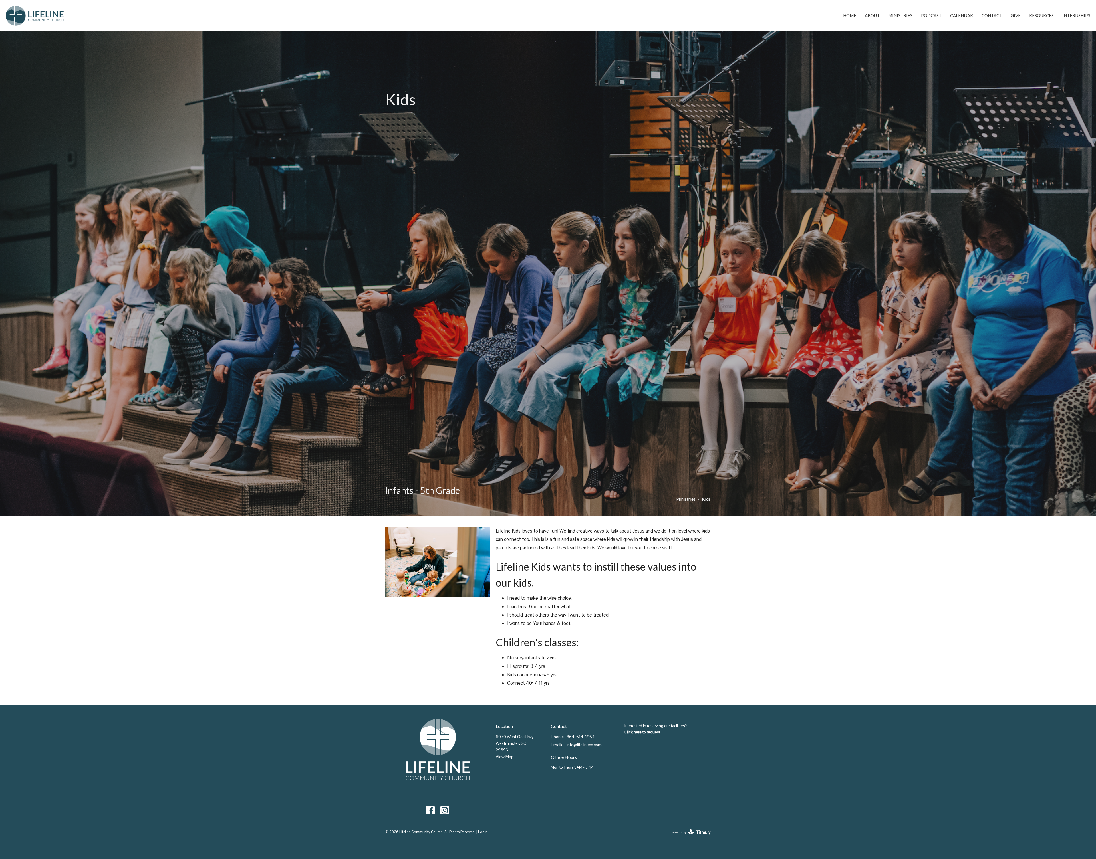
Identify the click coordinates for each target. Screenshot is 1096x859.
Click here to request (642, 732)
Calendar (961, 15)
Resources (1041, 15)
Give (1016, 15)
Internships (1076, 15)
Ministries (900, 15)
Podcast (931, 15)
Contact (992, 15)
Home (849, 15)
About (872, 15)
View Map (504, 756)
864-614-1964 (581, 736)
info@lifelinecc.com (584, 744)
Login (482, 832)
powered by (688, 837)
